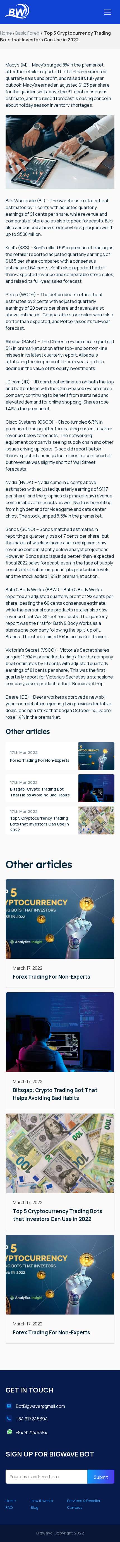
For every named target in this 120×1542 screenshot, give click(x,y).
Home (6, 33)
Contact (74, 1507)
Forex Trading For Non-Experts (39, 760)
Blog (34, 1507)
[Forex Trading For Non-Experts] (60, 919)
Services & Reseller (83, 1500)
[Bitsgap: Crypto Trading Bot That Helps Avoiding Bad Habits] (60, 1033)
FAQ (9, 1507)
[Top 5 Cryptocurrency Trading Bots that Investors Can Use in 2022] (60, 1154)
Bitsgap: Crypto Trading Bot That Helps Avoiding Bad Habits (40, 792)
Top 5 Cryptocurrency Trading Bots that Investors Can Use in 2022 (39, 823)
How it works (42, 1500)
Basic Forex (27, 33)
